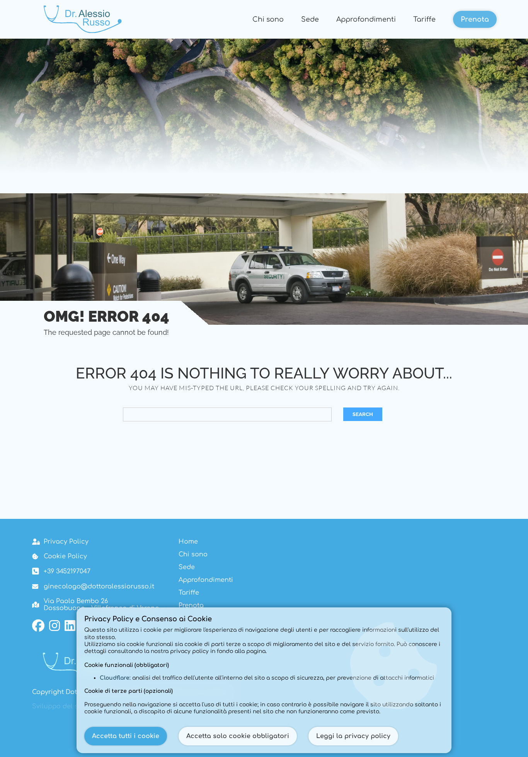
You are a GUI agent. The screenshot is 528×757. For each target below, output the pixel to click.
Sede (310, 19)
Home (188, 541)
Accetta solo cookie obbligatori (237, 736)
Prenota (475, 19)
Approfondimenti (366, 19)
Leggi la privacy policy (353, 736)
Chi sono (268, 19)
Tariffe (424, 19)
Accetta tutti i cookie (125, 736)
